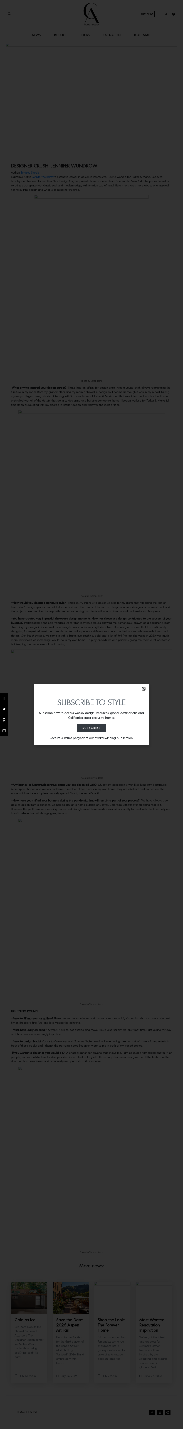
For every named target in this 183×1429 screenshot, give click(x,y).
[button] (143, 688)
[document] (91, 714)
